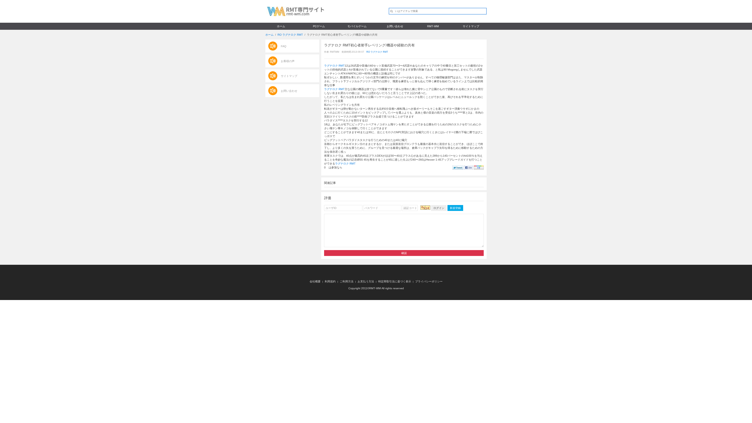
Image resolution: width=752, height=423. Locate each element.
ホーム (281, 26)
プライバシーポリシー (429, 281)
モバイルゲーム (357, 26)
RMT (372, 288)
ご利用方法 (346, 281)
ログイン (438, 208)
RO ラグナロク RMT (290, 34)
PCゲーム (319, 26)
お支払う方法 (366, 281)
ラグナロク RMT (334, 65)
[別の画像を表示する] (425, 207)
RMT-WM (433, 26)
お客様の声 (288, 61)
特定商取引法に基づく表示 (394, 281)
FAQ (283, 46)
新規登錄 (455, 208)
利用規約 (330, 281)
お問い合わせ (395, 26)
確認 (404, 253)
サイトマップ (471, 26)
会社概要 (315, 281)
